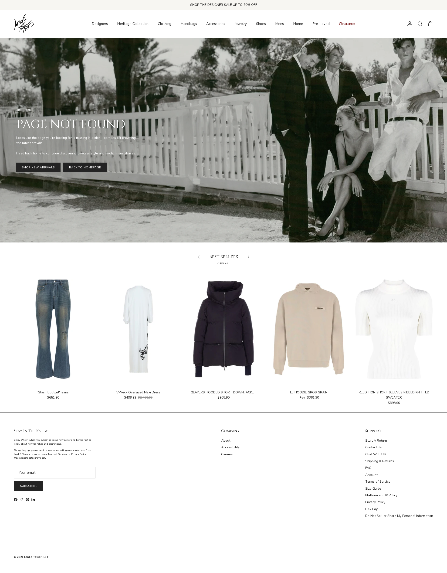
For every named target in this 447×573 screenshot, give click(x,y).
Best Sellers (223, 257)
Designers (100, 23)
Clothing (164, 23)
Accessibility (230, 447)
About (225, 440)
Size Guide (373, 488)
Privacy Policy (375, 502)
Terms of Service (377, 481)
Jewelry (240, 23)
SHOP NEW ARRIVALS (38, 167)
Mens (279, 23)
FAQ (368, 468)
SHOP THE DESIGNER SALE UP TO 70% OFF (223, 5)
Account (371, 475)
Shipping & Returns (379, 461)
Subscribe (28, 486)
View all (223, 263)
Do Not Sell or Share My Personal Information (399, 516)
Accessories (215, 23)
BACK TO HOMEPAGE (85, 167)
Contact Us (373, 447)
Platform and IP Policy (381, 495)
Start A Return (376, 440)
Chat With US (375, 454)
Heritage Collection (133, 23)
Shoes (261, 23)
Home (298, 23)
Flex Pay (371, 509)
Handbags (189, 23)
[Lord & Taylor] (24, 24)
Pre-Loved (321, 23)
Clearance (347, 23)
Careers (227, 454)
